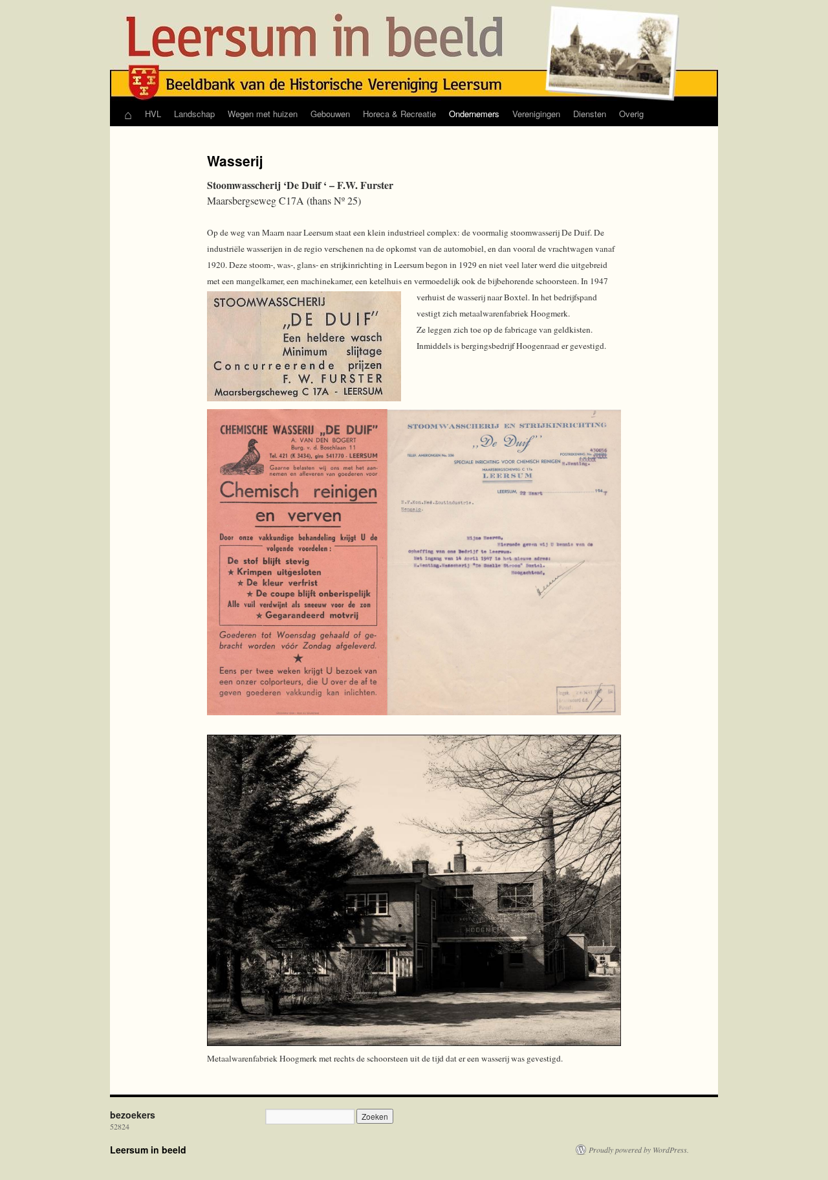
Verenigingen (536, 113)
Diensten (589, 113)
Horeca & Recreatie (399, 113)
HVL (153, 113)
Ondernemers (474, 113)
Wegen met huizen (263, 113)
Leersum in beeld (148, 1149)
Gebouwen (330, 113)
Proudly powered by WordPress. (639, 1149)
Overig (631, 113)
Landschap (194, 113)
